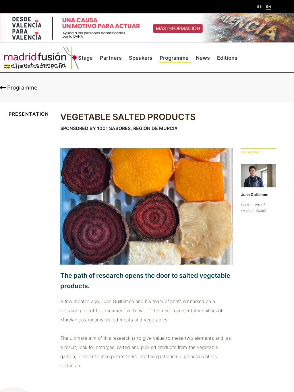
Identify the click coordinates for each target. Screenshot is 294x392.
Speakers (140, 58)
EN (268, 7)
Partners (111, 58)
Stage (85, 58)
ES (259, 7)
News (203, 58)
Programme (174, 58)
